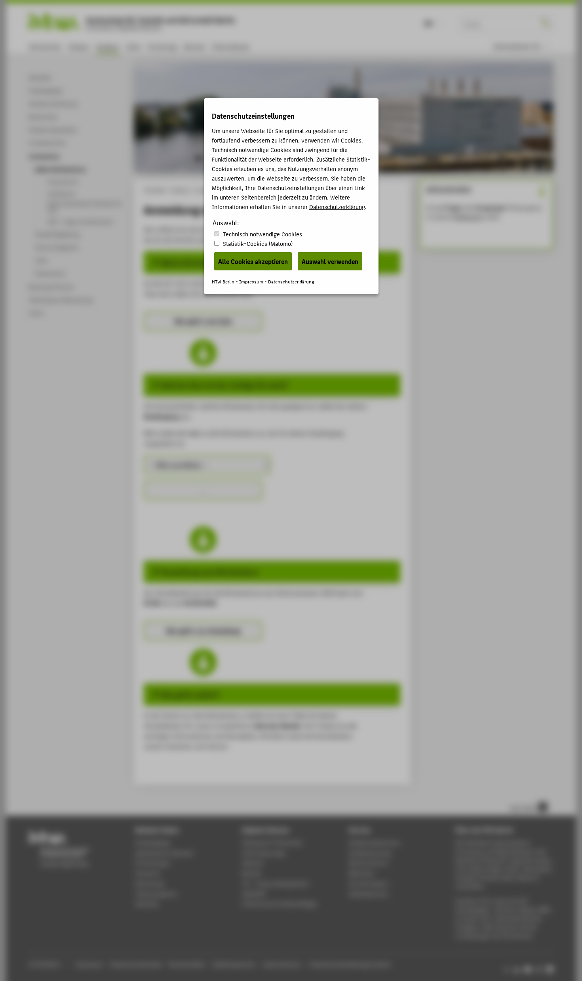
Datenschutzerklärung (337, 206)
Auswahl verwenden (330, 261)
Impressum (251, 281)
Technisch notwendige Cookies (262, 233)
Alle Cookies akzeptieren (253, 261)
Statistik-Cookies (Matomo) (258, 243)
